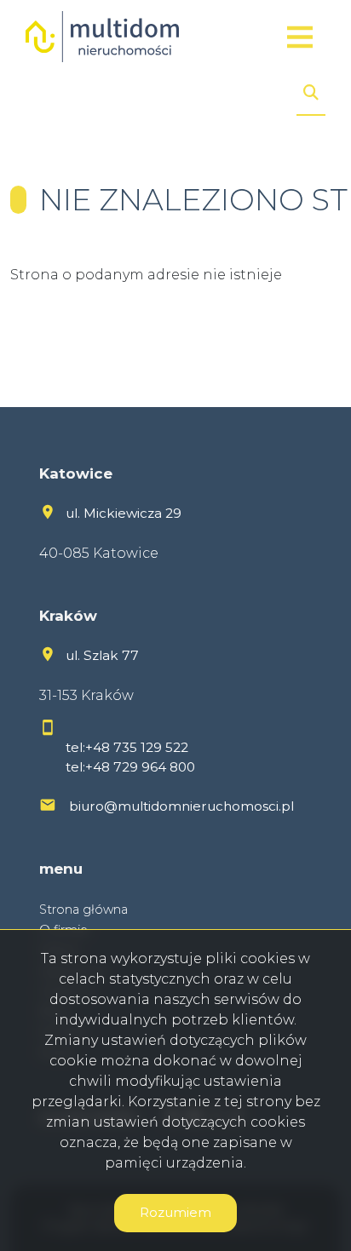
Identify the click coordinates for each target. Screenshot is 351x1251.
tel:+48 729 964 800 (130, 767)
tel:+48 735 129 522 (127, 747)
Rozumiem (175, 1212)
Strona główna (83, 909)
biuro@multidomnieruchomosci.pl (181, 806)
